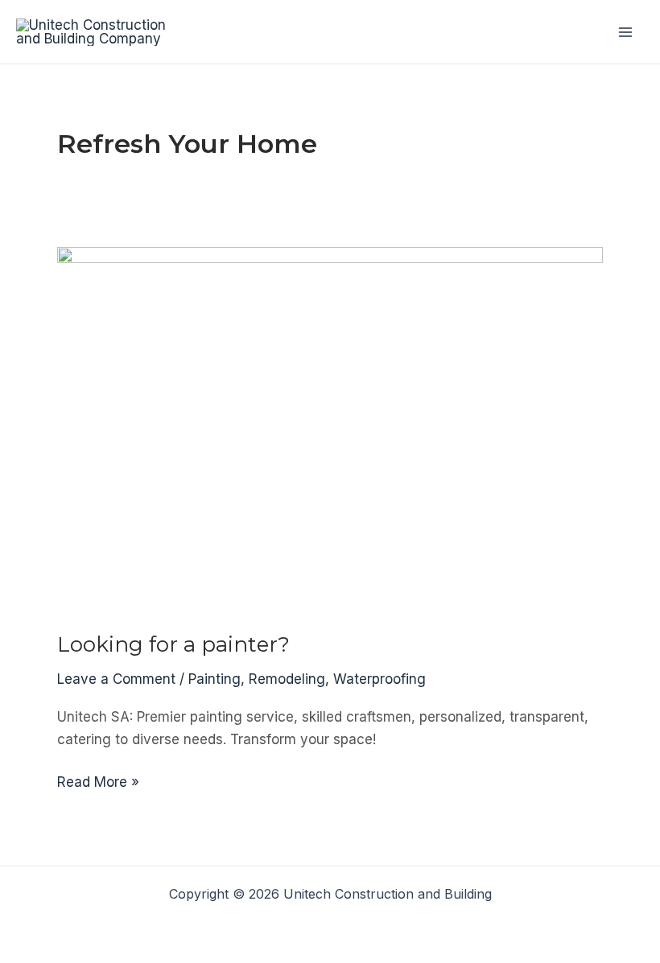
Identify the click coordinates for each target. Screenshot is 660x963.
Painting (214, 679)
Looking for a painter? (173, 644)
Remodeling (287, 679)
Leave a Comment (116, 679)
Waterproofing (379, 679)
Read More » (98, 783)
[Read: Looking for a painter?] (330, 428)
